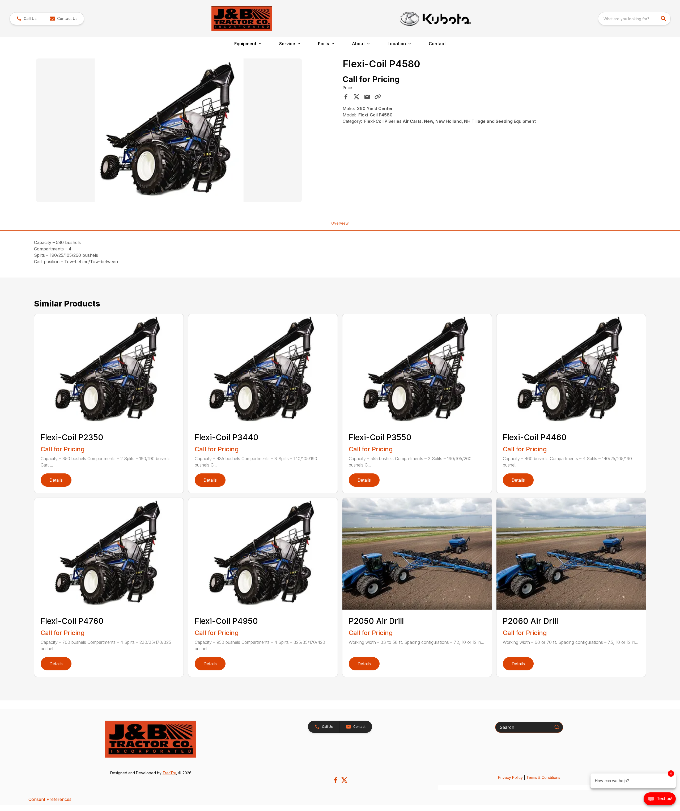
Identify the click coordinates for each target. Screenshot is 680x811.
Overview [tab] (340, 223)
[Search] (557, 727)
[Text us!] (659, 799)
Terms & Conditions (543, 777)
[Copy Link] (378, 97)
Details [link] (56, 480)
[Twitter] (344, 780)
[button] (26, 18)
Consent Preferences (49, 799)
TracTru (169, 773)
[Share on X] (356, 97)
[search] (664, 18)
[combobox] (634, 18)
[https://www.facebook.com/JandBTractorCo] (335, 780)
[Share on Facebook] (346, 97)
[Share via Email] (367, 97)
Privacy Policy (511, 777)
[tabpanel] (186, 131)
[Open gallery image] (169, 130)
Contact (437, 43)
